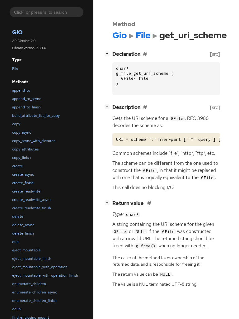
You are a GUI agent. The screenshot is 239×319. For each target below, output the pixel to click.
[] (108, 53)
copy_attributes (25, 149)
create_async (23, 174)
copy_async (21, 132)
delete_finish (23, 233)
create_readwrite (26, 191)
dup (15, 241)
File (15, 68)
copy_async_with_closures (33, 140)
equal (16, 309)
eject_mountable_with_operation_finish (45, 275)
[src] (215, 54)
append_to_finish (26, 107)
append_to (21, 90)
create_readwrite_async (31, 199)
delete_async (23, 224)
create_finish (23, 182)
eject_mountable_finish (31, 258)
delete (17, 216)
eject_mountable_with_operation (40, 266)
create (17, 166)
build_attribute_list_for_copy (36, 115)
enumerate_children (29, 283)
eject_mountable (26, 250)
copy (16, 123)
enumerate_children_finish (34, 300)
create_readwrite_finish (31, 208)
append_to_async (26, 98)
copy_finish (21, 157)
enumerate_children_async (34, 292)
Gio (17, 32)
